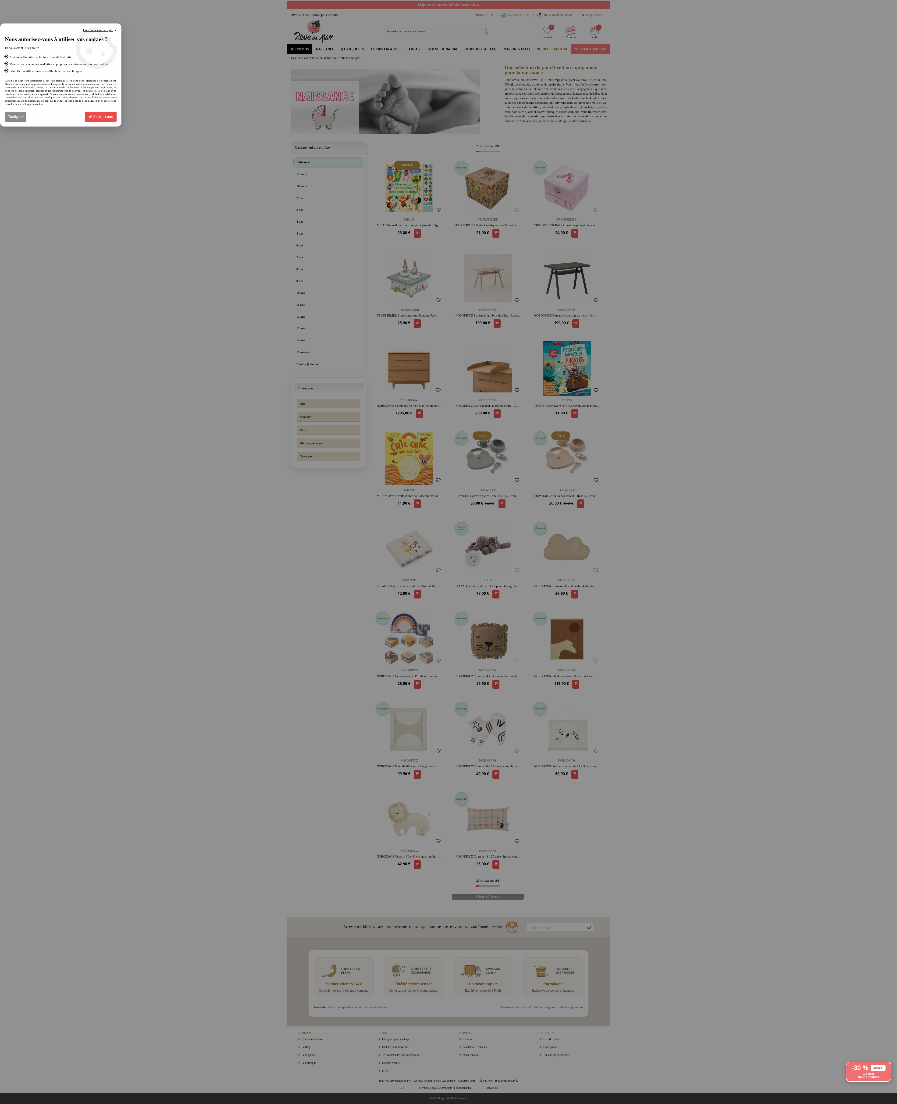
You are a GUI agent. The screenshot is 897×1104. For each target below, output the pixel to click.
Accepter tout (102, 117)
